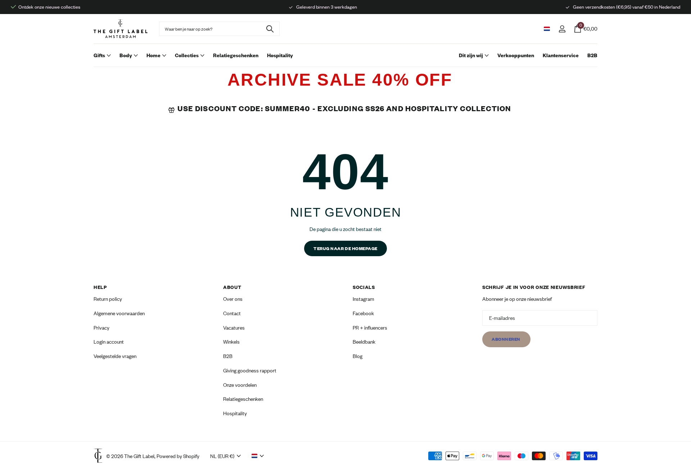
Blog (357, 356)
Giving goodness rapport (249, 370)
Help (100, 287)
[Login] (562, 29)
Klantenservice (561, 55)
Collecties (187, 55)
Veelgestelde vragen (115, 356)
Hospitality (280, 55)
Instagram (363, 298)
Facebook (363, 313)
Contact (232, 313)
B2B (592, 55)
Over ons (233, 298)
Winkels (231, 342)
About (232, 287)
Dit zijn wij (471, 55)
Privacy (101, 327)
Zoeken (270, 29)
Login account (109, 342)
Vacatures (234, 327)
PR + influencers (370, 327)
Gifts (99, 55)
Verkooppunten (515, 55)
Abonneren (506, 339)
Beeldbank (364, 342)
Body (125, 55)
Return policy (108, 298)
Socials (364, 287)
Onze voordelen (240, 384)
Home (153, 55)
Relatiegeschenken (235, 55)
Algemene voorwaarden (119, 313)
